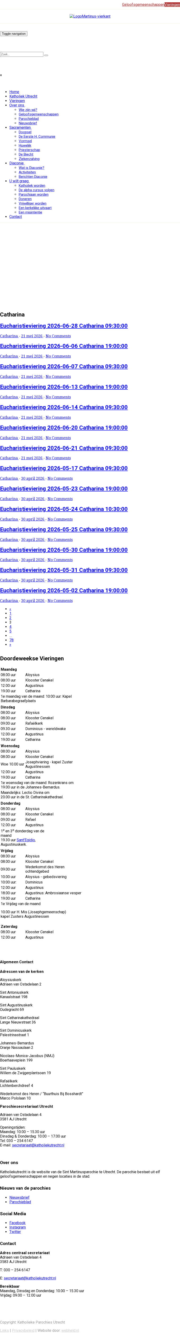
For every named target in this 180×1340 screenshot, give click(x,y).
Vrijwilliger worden (32, 203)
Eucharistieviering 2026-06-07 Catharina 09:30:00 (64, 366)
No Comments (58, 336)
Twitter (15, 1232)
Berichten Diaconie (33, 177)
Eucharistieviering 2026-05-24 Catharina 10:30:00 (64, 509)
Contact (15, 216)
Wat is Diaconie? (31, 168)
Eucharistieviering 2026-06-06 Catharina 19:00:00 (64, 346)
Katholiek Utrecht (23, 96)
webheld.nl (70, 1330)
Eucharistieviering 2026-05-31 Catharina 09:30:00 (64, 570)
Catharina (9, 336)
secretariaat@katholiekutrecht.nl (38, 1145)
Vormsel (25, 141)
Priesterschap (29, 150)
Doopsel (25, 132)
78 (11, 640)
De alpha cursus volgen (36, 190)
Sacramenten (20, 127)
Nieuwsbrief (28, 123)
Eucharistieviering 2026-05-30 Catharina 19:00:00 (64, 550)
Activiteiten (27, 172)
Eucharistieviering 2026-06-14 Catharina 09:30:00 (64, 407)
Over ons (16, 105)
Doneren (25, 199)
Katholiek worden (32, 185)
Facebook (17, 1223)
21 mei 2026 (32, 336)
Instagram (17, 1227)
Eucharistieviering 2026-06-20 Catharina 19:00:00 (64, 427)
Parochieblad (29, 119)
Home (14, 92)
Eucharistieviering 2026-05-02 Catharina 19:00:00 (64, 590)
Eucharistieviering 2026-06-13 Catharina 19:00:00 (64, 387)
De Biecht (26, 154)
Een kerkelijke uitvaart (35, 208)
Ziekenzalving (29, 159)
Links (4, 1330)
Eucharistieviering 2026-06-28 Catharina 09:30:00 (64, 326)
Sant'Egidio (26, 840)
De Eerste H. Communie (37, 136)
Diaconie (16, 163)
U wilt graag (19, 181)
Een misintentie (30, 212)
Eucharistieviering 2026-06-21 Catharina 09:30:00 (64, 448)
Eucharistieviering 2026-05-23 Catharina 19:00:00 (64, 488)
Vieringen (17, 101)
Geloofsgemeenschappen (39, 114)
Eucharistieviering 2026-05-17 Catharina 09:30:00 (64, 468)
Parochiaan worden (34, 194)
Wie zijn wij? (28, 110)
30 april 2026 (33, 478)
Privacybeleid (23, 1330)
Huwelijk (25, 145)
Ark (2, 281)
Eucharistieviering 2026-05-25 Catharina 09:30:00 (64, 529)
